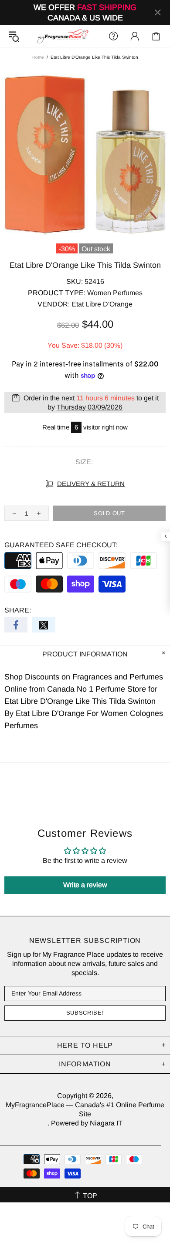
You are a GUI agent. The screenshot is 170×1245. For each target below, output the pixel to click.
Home (38, 57)
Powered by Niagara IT (86, 1123)
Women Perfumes (115, 292)
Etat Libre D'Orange (102, 304)
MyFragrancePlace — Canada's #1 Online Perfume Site (62, 36)
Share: (17, 610)
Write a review (85, 885)
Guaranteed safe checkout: (60, 545)
